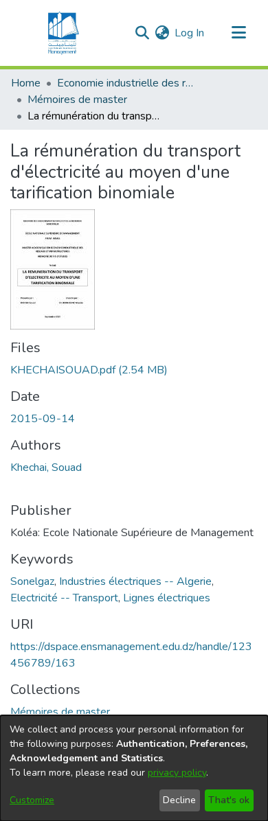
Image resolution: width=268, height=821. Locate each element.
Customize (32, 800)
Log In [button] (190, 33)
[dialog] (134, 768)
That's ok (228, 800)
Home (26, 83)
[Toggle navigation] (238, 33)
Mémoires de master (77, 99)
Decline (179, 800)
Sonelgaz (32, 581)
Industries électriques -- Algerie (135, 581)
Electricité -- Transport (64, 597)
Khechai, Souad (46, 467)
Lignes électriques (166, 597)
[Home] (61, 32)
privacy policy (177, 772)
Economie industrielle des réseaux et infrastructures (125, 83)
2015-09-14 (42, 418)
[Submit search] (141, 33)
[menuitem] (161, 33)
